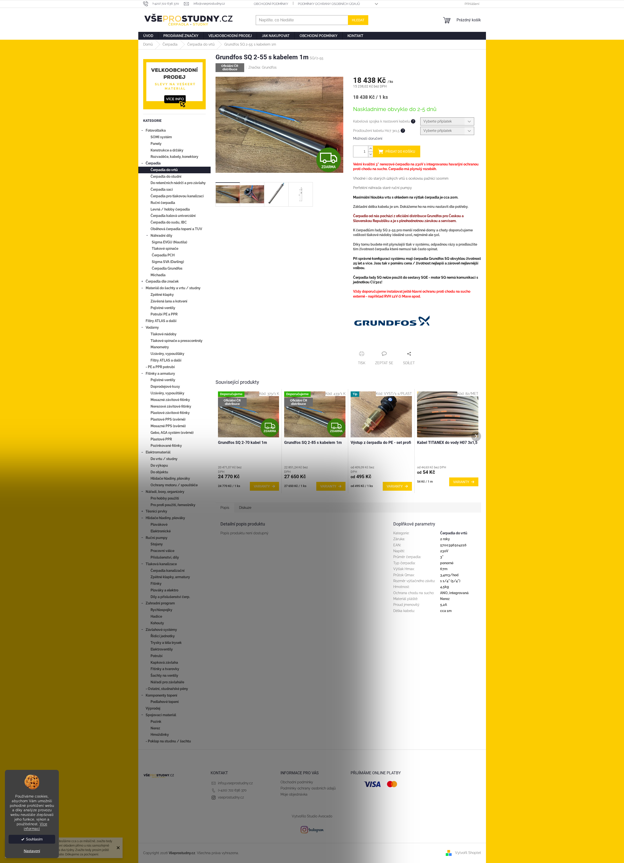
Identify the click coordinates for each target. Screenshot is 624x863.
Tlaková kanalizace (161, 564)
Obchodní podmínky (271, 4)
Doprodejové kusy (165, 386)
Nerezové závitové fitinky (171, 406)
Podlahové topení (165, 702)
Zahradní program (160, 603)
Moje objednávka (293, 794)
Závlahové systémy (161, 630)
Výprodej (153, 708)
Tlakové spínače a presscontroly (177, 341)
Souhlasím (34, 839)
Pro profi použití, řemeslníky (173, 505)
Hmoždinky (160, 735)
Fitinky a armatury (160, 373)
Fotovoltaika (156, 130)
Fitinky (156, 584)
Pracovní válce (162, 551)
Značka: (262, 67)
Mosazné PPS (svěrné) (168, 426)
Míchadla (158, 275)
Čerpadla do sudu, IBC (169, 222)
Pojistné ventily (163, 308)
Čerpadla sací (162, 189)
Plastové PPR (161, 439)
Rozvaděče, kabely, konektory (174, 157)
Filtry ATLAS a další (161, 321)
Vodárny (152, 327)
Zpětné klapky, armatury (170, 577)
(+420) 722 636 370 (232, 790)
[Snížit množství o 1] (370, 154)
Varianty (262, 486)
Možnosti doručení (367, 138)
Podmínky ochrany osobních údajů (329, 4)
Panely (156, 144)
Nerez (155, 728)
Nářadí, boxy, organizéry (165, 492)
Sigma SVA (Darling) (168, 262)
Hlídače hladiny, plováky (170, 478)
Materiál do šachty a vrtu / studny (173, 288)
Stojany (157, 544)
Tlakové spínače (165, 248)
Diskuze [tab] (245, 508)
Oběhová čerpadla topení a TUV (176, 229)
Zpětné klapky (162, 295)
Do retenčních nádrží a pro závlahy (178, 183)
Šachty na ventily (164, 675)
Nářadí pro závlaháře (167, 682)
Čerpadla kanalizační (168, 571)
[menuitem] (148, 36)
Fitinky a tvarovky (165, 669)
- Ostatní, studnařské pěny (167, 689)
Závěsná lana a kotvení (169, 301)
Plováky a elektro (164, 590)
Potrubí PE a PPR (164, 314)
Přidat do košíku (400, 151)
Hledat (358, 20)
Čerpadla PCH (163, 255)
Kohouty (157, 623)
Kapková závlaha (164, 662)
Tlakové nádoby (164, 334)
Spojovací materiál (161, 715)
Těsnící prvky (156, 511)
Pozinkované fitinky (166, 446)
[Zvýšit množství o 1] (370, 148)
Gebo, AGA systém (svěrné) (172, 433)
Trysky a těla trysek (166, 643)
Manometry (160, 347)
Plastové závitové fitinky (170, 413)
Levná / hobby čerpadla (170, 209)
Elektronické (161, 531)
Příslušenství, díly (165, 557)
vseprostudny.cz (231, 797)
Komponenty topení (161, 695)
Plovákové (159, 524)
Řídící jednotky (163, 636)
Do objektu (159, 472)
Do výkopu (159, 465)
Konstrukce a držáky (167, 150)
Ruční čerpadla (163, 203)
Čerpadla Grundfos (167, 268)
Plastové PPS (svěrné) (168, 419)
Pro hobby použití (165, 498)
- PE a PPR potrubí (160, 367)
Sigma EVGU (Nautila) (169, 242)
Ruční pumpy (156, 538)
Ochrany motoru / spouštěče (174, 485)
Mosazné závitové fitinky (170, 400)
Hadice (156, 616)
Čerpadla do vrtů (164, 170)
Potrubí (157, 656)
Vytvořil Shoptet (468, 853)
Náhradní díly (161, 236)
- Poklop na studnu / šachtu (168, 741)
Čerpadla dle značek (162, 281)
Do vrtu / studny (164, 459)
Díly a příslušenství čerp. (170, 597)
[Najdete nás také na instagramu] (312, 829)
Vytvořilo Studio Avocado (312, 816)
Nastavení (32, 851)
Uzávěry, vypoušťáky (167, 354)
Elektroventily (162, 649)
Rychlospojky (161, 610)
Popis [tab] (224, 508)
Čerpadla (153, 163)
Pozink (156, 722)
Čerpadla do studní (166, 176)
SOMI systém (161, 137)
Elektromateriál (158, 452)
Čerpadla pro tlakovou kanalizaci (177, 196)
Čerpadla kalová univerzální (173, 216)
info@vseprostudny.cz (235, 783)
